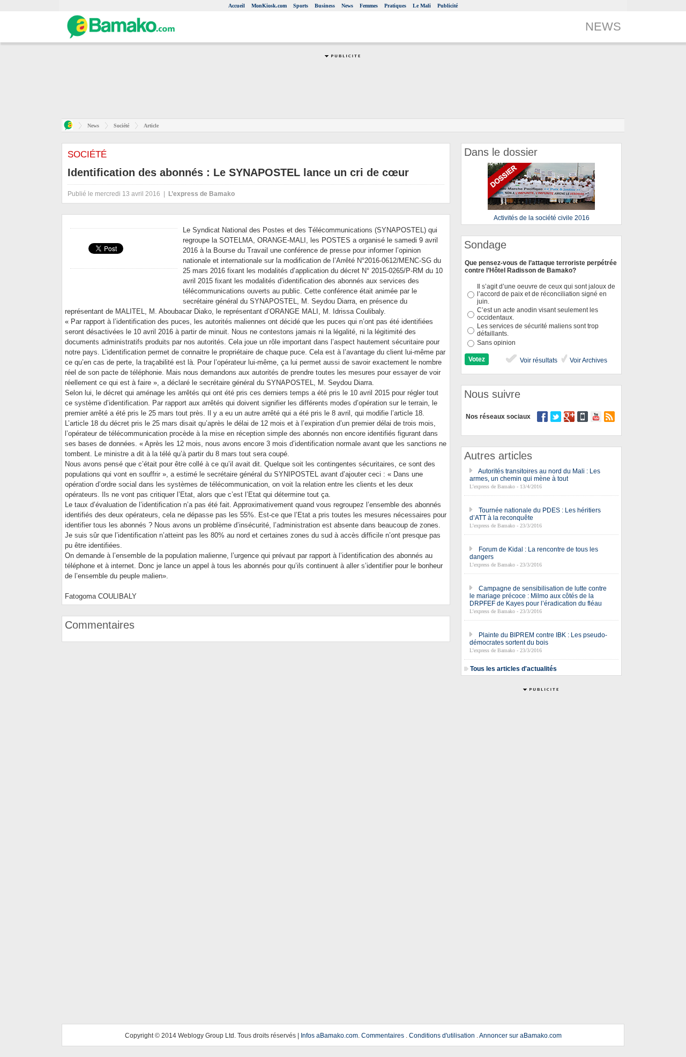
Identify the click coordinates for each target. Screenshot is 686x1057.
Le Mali (422, 6)
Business (325, 6)
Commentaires (382, 1035)
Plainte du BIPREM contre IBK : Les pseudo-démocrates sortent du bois (538, 638)
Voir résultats (537, 360)
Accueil (236, 6)
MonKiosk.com (269, 6)
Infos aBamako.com (329, 1035)
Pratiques (395, 6)
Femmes (369, 6)
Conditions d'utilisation (442, 1035)
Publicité (447, 6)
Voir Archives (587, 360)
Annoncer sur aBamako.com (520, 1035)
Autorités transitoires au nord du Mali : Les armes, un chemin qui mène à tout (534, 474)
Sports (300, 6)
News (347, 6)
